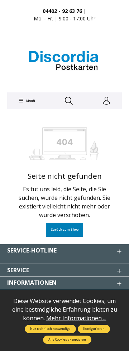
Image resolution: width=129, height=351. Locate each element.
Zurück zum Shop (64, 229)
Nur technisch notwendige (50, 329)
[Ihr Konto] (106, 101)
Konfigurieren (94, 329)
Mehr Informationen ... (76, 318)
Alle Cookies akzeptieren (67, 339)
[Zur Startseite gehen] (64, 60)
